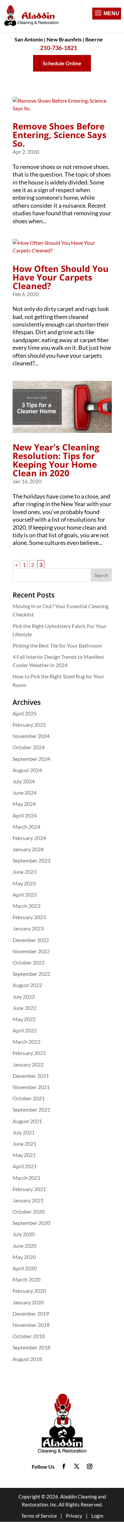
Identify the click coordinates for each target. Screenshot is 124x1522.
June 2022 (24, 1008)
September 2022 (31, 974)
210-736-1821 (58, 47)
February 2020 (29, 1290)
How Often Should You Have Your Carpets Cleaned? (60, 277)
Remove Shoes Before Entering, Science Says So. (59, 134)
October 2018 (29, 1336)
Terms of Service (39, 1516)
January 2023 (28, 928)
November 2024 (31, 736)
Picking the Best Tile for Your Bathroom (57, 645)
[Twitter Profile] (76, 1466)
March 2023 (26, 906)
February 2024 (29, 838)
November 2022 (31, 951)
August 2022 (27, 985)
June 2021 (24, 1143)
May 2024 (24, 804)
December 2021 (31, 1076)
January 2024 (28, 849)
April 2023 (25, 894)
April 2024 (25, 815)
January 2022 (28, 1064)
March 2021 (26, 1178)
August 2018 (27, 1359)
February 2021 (29, 1189)
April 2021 (25, 1166)
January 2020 (28, 1302)
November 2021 (31, 1087)
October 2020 (29, 1211)
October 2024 (29, 747)
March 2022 (26, 1041)
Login (97, 1516)
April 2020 (25, 1268)
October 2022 (29, 962)
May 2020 (24, 1257)
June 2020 (24, 1245)
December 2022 (31, 940)
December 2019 (31, 1313)
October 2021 (29, 1098)
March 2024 (26, 826)
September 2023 (31, 860)
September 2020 (31, 1223)
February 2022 (29, 1053)
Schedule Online (62, 63)
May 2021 (24, 1155)
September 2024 (31, 759)
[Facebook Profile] (63, 1466)
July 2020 (24, 1234)
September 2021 (31, 1109)
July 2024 (24, 781)
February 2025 (29, 724)
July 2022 (24, 996)
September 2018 (31, 1347)
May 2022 (24, 1019)
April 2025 (25, 713)
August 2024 (27, 770)
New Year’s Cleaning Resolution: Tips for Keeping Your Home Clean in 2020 (56, 460)
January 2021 (28, 1200)
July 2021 (24, 1132)
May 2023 (24, 883)
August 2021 (27, 1121)
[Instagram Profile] (89, 1466)
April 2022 (25, 1030)
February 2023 (29, 917)
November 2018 (31, 1325)
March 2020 (26, 1279)
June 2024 (24, 792)
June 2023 (24, 871)
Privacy (74, 1516)
